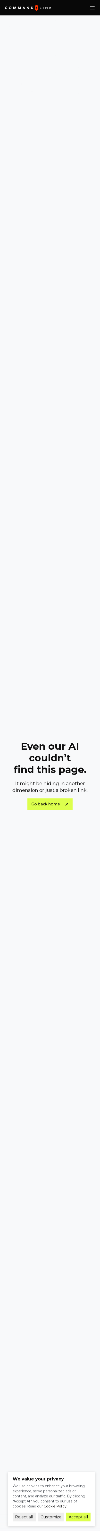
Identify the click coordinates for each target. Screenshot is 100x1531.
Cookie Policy (55, 1506)
